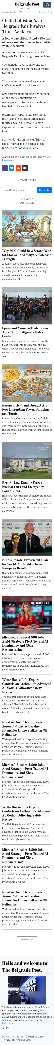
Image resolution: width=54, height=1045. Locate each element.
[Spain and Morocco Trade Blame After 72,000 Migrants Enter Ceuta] (27, 305)
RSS (7, 1028)
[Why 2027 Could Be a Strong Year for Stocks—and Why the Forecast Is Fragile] (27, 228)
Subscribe (44, 190)
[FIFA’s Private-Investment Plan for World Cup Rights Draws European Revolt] (27, 537)
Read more (8, 160)
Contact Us (31, 1036)
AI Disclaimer (24, 1040)
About (41, 1036)
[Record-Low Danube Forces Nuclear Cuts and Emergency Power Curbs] (27, 460)
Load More (27, 939)
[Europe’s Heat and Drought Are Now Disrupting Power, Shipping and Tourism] (27, 382)
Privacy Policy (10, 1040)
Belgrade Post (27, 4)
